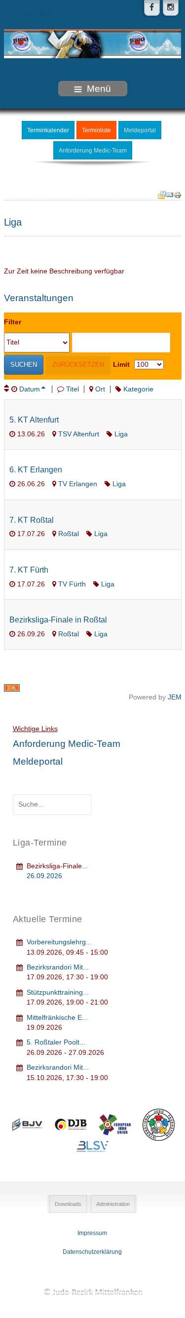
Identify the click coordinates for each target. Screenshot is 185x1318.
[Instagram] (171, 8)
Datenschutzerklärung (92, 1251)
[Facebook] (152, 8)
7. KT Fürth (28, 570)
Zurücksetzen (78, 364)
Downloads (68, 1204)
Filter (12, 322)
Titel (72, 389)
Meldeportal (140, 130)
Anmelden (36, 12)
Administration (113, 1204)
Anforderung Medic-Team (93, 150)
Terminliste (96, 130)
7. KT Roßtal (31, 520)
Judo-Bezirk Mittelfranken (93, 1291)
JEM (175, 697)
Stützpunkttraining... (58, 992)
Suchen (23, 364)
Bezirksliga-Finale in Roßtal (58, 620)
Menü (99, 88)
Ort (100, 389)
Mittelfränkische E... (57, 1017)
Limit (121, 364)
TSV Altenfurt (78, 434)
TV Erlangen (77, 484)
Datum (29, 389)
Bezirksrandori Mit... (58, 967)
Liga (121, 434)
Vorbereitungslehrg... (59, 942)
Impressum (92, 1233)
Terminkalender (48, 130)
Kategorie (138, 389)
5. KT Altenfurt (34, 420)
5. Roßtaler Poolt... (56, 1042)
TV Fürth (72, 584)
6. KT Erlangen (35, 469)
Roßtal (68, 534)
